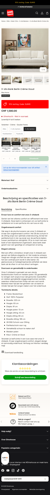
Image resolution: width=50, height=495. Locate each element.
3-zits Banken (23, 21)
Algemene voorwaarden (19, 489)
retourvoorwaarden (11, 170)
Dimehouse (10, 486)
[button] (47, 13)
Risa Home (5, 92)
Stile (8, 21)
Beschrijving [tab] (6, 209)
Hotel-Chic (14, 21)
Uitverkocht (33, 158)
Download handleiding (14, 352)
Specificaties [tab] (21, 209)
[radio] (4, 129)
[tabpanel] (25, 280)
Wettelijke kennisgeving (37, 489)
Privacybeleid (5, 489)
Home (3, 21)
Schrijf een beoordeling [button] (25, 377)
